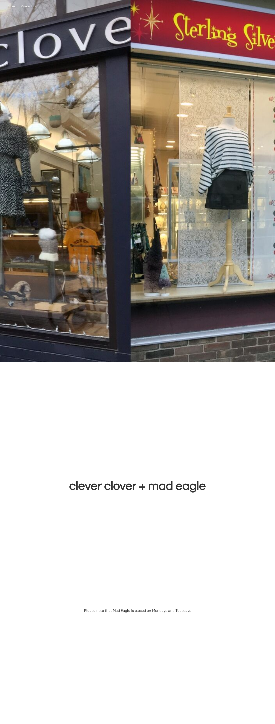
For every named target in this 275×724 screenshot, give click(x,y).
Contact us (28, 6)
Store (11, 6)
